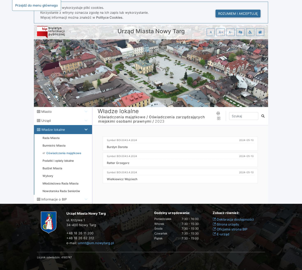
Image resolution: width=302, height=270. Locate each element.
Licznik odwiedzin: (48, 257)
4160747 (66, 257)
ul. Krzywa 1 (75, 220)
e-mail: (90, 243)
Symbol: (122, 140)
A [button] (211, 32)
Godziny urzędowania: (172, 213)
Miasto (46, 111)
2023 (159, 121)
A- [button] (230, 32)
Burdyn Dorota (117, 147)
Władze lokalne (53, 130)
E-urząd (222, 234)
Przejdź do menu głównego (36, 5)
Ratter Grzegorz (118, 163)
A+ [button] (221, 32)
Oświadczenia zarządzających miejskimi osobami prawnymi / (151, 119)
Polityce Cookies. (109, 17)
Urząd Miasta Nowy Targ (151, 31)
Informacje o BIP (54, 199)
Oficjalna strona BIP (231, 229)
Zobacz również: (226, 213)
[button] (240, 32)
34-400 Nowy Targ (81, 225)
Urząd (46, 120)
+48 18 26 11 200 (79, 233)
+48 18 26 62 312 (80, 238)
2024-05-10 (246, 140)
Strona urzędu (227, 224)
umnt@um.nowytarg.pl (96, 243)
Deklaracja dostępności (235, 219)
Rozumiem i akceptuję (238, 13)
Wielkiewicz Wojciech (122, 179)
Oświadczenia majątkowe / (123, 117)
